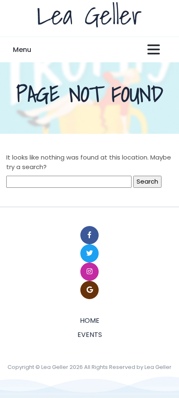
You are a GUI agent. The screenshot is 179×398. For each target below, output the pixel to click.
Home (89, 320)
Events (89, 334)
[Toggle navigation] (153, 49)
